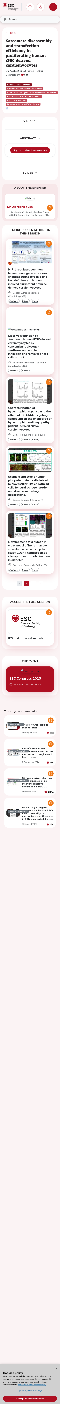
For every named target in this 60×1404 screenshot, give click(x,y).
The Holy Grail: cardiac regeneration (35, 726)
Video (35, 301)
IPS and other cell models (25, 638)
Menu (13, 19)
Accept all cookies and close (31, 1398)
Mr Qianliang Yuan (20, 206)
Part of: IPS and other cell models (24, 89)
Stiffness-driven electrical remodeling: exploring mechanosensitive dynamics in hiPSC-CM (37, 782)
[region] (30, 1384)
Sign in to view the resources (30, 150)
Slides (25, 301)
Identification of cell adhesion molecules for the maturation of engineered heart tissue (37, 753)
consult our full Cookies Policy (32, 1385)
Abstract (13, 301)
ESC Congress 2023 (25, 678)
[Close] (56, 1368)
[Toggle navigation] (53, 7)
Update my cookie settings (30, 1390)
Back (13, 33)
